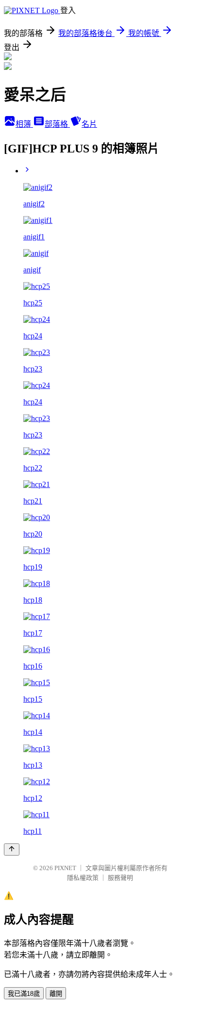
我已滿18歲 (24, 993)
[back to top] (11, 849)
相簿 (24, 124)
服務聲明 (120, 877)
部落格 (57, 124)
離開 (56, 993)
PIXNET (65, 868)
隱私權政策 (83, 877)
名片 (89, 124)
